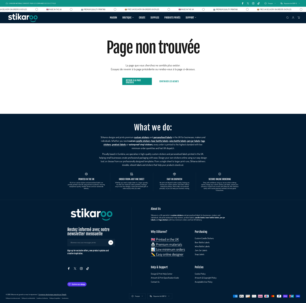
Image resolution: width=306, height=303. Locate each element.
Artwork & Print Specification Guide (165, 277)
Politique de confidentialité (28, 298)
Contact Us (155, 282)
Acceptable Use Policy (203, 282)
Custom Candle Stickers (204, 238)
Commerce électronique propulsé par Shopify (52, 294)
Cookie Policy (200, 273)
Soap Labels (199, 254)
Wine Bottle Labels (202, 246)
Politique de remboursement (13, 298)
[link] (165, 239)
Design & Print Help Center (161, 273)
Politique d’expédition (54, 298)
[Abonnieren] (110, 242)
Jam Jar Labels (201, 250)
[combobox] (270, 3)
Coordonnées (65, 298)
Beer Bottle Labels (202, 242)
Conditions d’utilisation (42, 298)
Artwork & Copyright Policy (205, 277)
